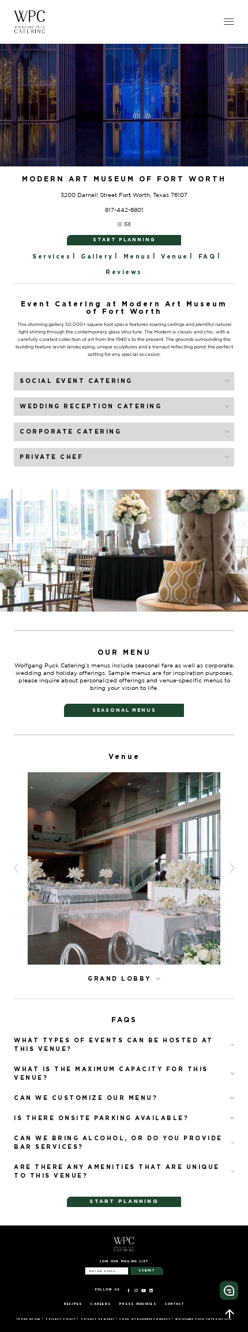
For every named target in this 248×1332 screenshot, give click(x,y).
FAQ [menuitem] (207, 256)
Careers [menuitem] (101, 1304)
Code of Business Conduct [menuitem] (145, 1319)
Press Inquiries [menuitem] (137, 1304)
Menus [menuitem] (137, 256)
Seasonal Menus (124, 710)
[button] (19, 550)
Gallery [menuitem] (97, 256)
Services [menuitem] (51, 256)
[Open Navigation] (229, 21)
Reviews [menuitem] (124, 272)
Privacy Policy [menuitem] (61, 1319)
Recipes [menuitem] (73, 1304)
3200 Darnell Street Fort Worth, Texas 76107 (124, 195)
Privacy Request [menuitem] (98, 1319)
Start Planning (124, 239)
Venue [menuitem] (175, 256)
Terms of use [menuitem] (28, 1319)
